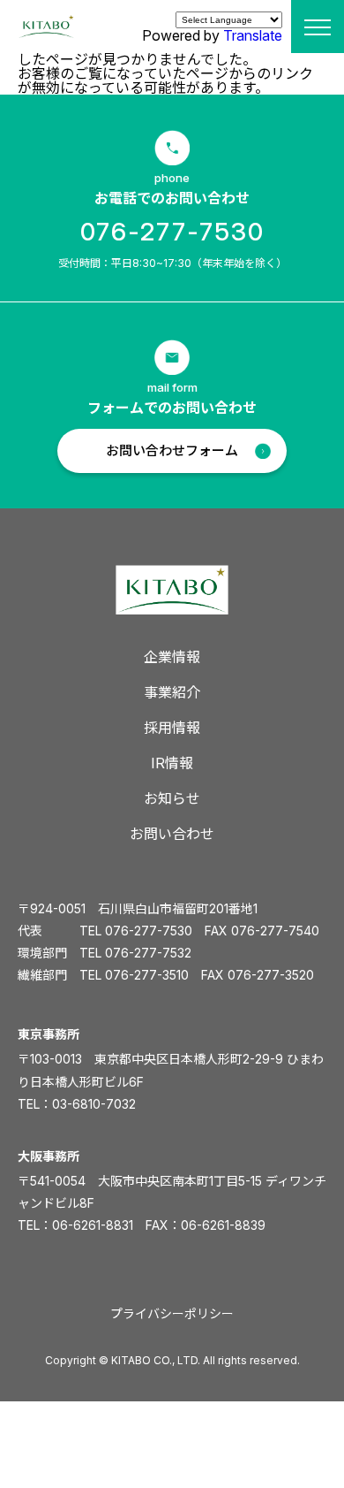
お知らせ (172, 798)
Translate (252, 35)
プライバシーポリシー (172, 1313)
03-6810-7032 (94, 1103)
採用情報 (172, 727)
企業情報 (172, 657)
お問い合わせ (172, 834)
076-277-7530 (172, 232)
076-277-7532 (148, 952)
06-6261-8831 (92, 1224)
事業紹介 (172, 692)
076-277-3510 (147, 974)
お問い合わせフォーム (172, 450)
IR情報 (172, 763)
